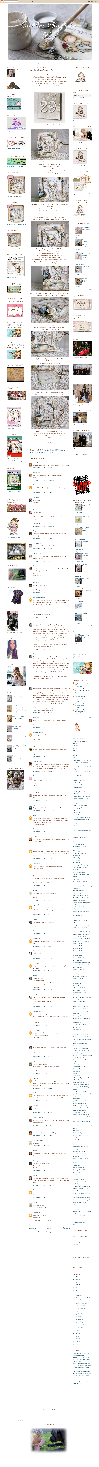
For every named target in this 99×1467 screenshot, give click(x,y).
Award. (74, 801)
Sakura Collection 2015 (79, 1082)
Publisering (76, 1064)
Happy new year (86, 541)
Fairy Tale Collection (78, 872)
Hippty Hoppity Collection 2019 (81, 886)
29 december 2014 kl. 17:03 (43, 1057)
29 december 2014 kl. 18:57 (43, 1073)
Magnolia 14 (40, 450)
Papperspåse (76, 1046)
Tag (74, 1128)
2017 (74, 751)
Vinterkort (75, 1177)
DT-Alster (75, 851)
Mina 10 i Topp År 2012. (79, 1006)
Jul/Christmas (76, 915)
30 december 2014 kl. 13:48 (43, 1146)
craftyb (35, 462)
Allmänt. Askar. (77, 785)
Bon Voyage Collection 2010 (80, 817)
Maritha (35, 717)
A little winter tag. (85, 267)
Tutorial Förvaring (78, 1151)
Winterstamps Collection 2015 (81, 1197)
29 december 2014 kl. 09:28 (43, 480)
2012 (76, 1333)
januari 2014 (80, 1327)
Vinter (74, 1174)
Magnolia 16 (76, 948)
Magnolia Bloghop (78, 967)
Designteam (39, 63)
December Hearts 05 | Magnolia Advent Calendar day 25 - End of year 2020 (83, 244)
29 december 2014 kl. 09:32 (43, 505)
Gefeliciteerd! (86, 516)
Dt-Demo (75, 855)
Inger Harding (79, 601)
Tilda (65, 450)
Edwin (74, 870)
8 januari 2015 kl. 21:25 (42, 1208)
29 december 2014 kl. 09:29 (43, 492)
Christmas (75, 835)
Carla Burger (36, 761)
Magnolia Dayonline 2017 (80, 976)
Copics (74, 842)
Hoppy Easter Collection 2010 (81, 895)
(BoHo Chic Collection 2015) (81, 741)
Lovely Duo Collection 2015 (80, 939)
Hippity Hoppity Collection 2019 (81, 881)
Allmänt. (75, 778)
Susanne (35, 849)
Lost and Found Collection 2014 (81, 934)
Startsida (10, 63)
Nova (31, 63)
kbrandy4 (35, 472)
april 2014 (79, 1319)
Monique (35, 582)
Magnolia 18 (76, 953)
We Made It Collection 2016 (80, 1186)
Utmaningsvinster (77, 1170)
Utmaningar (76, 1165)
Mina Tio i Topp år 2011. (79, 1025)
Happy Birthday (86, 590)
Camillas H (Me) (79, 265)
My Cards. (48, 63)
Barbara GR (36, 863)
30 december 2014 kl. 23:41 (43, 1171)
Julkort (74, 918)
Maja (34, 1150)
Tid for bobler (86, 578)
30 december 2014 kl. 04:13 (43, 1135)
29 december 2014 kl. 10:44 (43, 727)
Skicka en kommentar (34, 1225)
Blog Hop (75, 815)
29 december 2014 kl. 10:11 (43, 578)
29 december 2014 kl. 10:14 (43, 592)
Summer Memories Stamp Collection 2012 (79, 1111)
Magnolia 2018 (77, 955)
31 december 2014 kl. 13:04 (43, 1197)
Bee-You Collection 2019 (79, 805)
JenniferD (35, 1175)
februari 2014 (80, 1325)
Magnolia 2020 (77, 960)
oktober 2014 (80, 1306)
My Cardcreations (79, 515)
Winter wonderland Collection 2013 (82, 1193)
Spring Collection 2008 (79, 1105)
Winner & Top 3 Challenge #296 (82, 691)
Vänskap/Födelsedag (78, 1179)
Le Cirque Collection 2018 (80, 925)
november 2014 (80, 1303)
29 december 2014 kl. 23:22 (43, 1100)
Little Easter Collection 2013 (80, 932)
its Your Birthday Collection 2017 (82, 911)
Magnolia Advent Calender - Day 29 (43, 70)
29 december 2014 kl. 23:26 (43, 1113)
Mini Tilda (76, 1029)
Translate (85, 98)
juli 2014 (79, 1311)
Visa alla (90, 289)
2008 (76, 1344)
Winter (74, 1191)
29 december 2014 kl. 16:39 (43, 1040)
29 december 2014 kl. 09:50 (43, 549)
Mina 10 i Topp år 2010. (79, 1004)
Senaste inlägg (33, 1228)
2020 (74, 758)
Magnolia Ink (76, 978)
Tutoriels (65, 63)
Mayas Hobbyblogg (80, 540)
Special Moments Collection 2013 (82, 1094)
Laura (34, 1045)
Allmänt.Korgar (77, 787)
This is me (75, 1139)
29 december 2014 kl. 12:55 (43, 831)
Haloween (75, 879)
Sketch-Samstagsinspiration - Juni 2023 (82, 698)
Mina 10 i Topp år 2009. (79, 1001)
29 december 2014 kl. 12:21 (43, 800)
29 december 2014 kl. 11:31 (43, 771)
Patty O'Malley (37, 1117)
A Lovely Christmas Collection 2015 (82, 767)
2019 (74, 755)
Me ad (34, 815)
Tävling (75, 1156)
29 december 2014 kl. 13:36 (43, 885)
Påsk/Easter (76, 1071)
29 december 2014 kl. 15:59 (43, 1025)
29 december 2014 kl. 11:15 (43, 742)
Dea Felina (36, 543)
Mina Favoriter (77, 1013)
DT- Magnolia (76, 844)
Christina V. (36, 553)
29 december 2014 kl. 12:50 (43, 810)
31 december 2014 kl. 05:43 (43, 1185)
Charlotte (35, 566)
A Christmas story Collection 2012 (82, 762)
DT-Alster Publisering (79, 853)
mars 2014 (79, 1322)
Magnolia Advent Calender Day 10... (17, 697)
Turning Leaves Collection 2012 (81, 1146)
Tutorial (75, 1149)
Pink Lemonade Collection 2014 (81, 1048)
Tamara (35, 776)
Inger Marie (78, 577)
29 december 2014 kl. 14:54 (43, 946)
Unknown (35, 485)
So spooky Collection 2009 (80, 1087)
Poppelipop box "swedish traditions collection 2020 (82, 1056)
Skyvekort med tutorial (86, 529)
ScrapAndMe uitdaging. (85, 554)
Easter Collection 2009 (79, 867)
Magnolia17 (76, 981)
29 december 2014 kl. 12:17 (43, 788)
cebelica (35, 747)
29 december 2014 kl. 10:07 (43, 561)
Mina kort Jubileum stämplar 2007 (82, 1018)
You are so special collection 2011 (82, 1211)
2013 (76, 1331)
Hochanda (75, 888)
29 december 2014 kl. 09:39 (43, 538)
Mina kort (75, 1016)
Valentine (75, 1172)
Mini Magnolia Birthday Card (86, 228)
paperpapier (36, 905)
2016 (74, 748)
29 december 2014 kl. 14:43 (43, 934)
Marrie (35, 510)
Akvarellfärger (76, 775)
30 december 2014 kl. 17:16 (43, 1156)
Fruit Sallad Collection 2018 (80, 874)
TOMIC (75, 1144)
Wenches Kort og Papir (81, 613)
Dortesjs (35, 1202)
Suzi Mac (35, 792)
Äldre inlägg (66, 1228)
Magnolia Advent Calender (16, 727)
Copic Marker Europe (81, 564)
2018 (74, 753)
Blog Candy (76, 812)
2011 (76, 1336)
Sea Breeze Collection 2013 (80, 1084)
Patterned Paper (79, 503)
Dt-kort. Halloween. (78, 862)
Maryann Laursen (38, 597)
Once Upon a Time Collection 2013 (82, 1039)
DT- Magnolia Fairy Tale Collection (79, 847)
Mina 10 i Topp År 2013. (79, 1009)
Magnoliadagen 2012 (78, 990)
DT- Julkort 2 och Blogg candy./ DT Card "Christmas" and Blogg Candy (19, 709)
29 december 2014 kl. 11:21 (43, 756)
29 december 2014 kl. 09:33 (43, 526)
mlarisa (35, 1130)
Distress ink (57, 63)
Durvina (35, 1061)
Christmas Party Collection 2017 (81, 837)
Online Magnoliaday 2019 (80, 1043)
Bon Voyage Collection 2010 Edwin (82, 819)
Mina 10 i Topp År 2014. (79, 1011)
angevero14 (36, 805)
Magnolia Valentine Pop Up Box (86, 280)
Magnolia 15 (76, 946)
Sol (34, 622)
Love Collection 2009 (78, 936)
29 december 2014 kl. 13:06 (43, 858)
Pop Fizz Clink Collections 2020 (81, 1050)
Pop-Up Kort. (76, 1053)
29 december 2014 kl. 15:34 (43, 990)
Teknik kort (76, 1133)
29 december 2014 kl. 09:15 (43, 468)
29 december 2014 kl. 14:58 (43, 958)
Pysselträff (75, 1069)
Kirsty (34, 1078)
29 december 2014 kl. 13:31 (43, 871)
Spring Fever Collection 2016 (80, 1108)
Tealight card (76, 1130)
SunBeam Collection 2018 (80, 1114)
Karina (35, 951)
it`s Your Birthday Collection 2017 (82, 907)
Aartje (34, 531)
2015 (74, 746)
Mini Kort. (75, 1027)
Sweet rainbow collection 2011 (81, 1126)
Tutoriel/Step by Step (78, 1154)
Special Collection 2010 (79, 1092)
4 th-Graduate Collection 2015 (81, 760)
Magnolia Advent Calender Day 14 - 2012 (17, 758)
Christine (35, 497)
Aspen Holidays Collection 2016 (81, 796)
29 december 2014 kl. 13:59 (43, 900)
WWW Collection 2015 (79, 1202)
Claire (76, 277)
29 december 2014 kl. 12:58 (43, 844)
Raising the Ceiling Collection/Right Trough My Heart (81, 1078)
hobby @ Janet (79, 552)
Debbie (35, 1093)
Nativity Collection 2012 (79, 1034)
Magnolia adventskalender (54, 450)
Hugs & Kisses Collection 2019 (81, 898)
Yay (74, 1204)
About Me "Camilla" (21, 63)
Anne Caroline (37, 1140)
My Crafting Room (78, 1032)
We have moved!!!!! (80, 705)
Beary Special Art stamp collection (86, 255)
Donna (35, 836)
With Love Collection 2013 (80, 1200)
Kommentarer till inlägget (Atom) (47, 1232)
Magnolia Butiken (77, 969)
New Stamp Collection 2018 (80, 1036)
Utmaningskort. (77, 1167)
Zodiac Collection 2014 (79, 1216)
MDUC (75, 995)
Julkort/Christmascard (79, 920)
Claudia (35, 919)
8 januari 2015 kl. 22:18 (42, 1220)
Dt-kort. (75, 860)
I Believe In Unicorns (78, 900)
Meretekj (35, 1161)
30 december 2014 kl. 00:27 (43, 1125)
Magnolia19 (76, 983)
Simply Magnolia (79, 704)
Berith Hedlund (37, 612)
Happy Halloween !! (80, 713)
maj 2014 (79, 1316)
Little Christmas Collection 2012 (81, 927)
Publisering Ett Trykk (78, 1066)
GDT (74, 877)
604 (76, 684)
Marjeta (35, 890)
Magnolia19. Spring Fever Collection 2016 (80, 987)
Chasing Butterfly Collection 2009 (82, 830)
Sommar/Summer (77, 1089)
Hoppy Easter (76, 893)
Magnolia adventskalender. (80, 965)
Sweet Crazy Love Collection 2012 (82, 1121)
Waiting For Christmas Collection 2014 (41, 452)
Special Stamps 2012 (78, 1101)
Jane (76, 226)
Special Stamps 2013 (78, 1103)
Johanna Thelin (37, 1011)
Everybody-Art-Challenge (82, 683)
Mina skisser (76, 1022)
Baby (74, 803)
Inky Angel (36, 1030)
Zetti (34, 1105)
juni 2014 (79, 1314)
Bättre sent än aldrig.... (86, 636)
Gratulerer (85, 615)
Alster (74, 789)
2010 (76, 1339)
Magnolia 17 (76, 951)
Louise (35, 963)
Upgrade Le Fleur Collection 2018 (82, 1158)
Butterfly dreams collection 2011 (81, 824)
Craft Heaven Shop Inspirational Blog (80, 710)
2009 (76, 1341)
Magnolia (77, 634)
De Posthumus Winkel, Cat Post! (86, 505)
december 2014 (80, 1295)
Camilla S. (78, 252)
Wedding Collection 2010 (79, 1188)
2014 (74, 743)
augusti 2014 (80, 1308)
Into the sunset (86, 566)
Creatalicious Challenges (82, 689)
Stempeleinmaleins (80, 696)
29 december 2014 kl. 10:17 (43, 607)
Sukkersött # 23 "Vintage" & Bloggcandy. (19, 717)
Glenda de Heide (37, 732)
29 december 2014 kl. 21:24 (43, 1088)
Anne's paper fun (79, 589)
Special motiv (76, 1098)
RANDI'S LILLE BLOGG (82, 527)
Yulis (76, 238)
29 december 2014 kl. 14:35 (43, 915)
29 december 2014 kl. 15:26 (43, 971)
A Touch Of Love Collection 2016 (82, 771)
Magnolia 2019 (77, 958)
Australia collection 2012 (79, 798)
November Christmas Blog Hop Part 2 (19, 737)
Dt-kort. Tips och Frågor (79, 865)
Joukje (35, 975)
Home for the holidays (78, 890)
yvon (34, 994)
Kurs (74, 922)
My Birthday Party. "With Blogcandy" (19, 747)
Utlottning (75, 1163)
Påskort (75, 1073)
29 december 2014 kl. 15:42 (43, 1006)
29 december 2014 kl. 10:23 (43, 617)
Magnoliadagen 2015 (78, 992)
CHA (74, 828)
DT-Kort (75, 858)
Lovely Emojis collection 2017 (81, 941)
